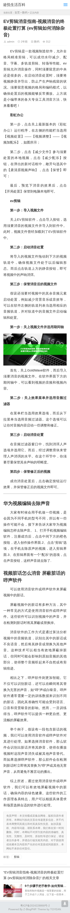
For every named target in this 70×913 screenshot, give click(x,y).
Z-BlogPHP (29, 909)
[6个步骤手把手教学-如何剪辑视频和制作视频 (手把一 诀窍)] (12, 890)
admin (10, 41)
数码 (24, 12)
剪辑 (16, 856)
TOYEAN (55, 909)
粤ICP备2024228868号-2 (35, 905)
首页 (17, 12)
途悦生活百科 (14, 5)
